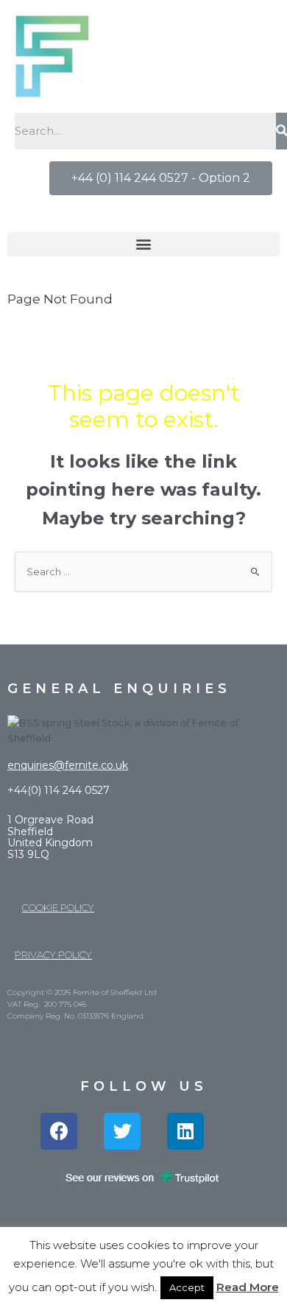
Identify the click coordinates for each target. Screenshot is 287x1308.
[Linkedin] (185, 1131)
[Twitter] (122, 1131)
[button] (160, 178)
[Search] (281, 131)
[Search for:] (143, 571)
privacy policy (53, 954)
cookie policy (58, 907)
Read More (247, 1287)
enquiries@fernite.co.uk (67, 765)
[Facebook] (58, 1131)
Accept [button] (187, 1287)
